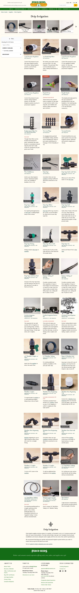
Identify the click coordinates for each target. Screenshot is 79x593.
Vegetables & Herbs (20, 9)
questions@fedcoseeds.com (48, 568)
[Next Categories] (76, 27)
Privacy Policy (7, 579)
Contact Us (62, 568)
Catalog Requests (64, 566)
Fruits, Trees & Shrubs (33, 9)
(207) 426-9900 (45, 576)
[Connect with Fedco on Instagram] (62, 571)
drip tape (71, 179)
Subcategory (5, 54)
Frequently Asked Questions (48, 580)
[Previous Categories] (3, 27)
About (59, 9)
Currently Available (7, 48)
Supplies (51, 9)
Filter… (12, 38)
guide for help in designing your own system (41, 544)
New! (10, 9)
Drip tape (45, 211)
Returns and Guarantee (47, 582)
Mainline (26, 437)
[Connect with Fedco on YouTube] (65, 571)
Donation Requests (9, 581)
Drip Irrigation (17, 12)
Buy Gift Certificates (9, 575)
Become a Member (9, 568)
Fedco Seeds (4, 12)
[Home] (38, 4)
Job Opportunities (8, 577)
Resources (65, 9)
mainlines (45, 178)
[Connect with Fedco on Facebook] (60, 571)
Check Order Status (46, 584)
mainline (26, 251)
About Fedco (7, 566)
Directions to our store (28, 575)
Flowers (44, 9)
